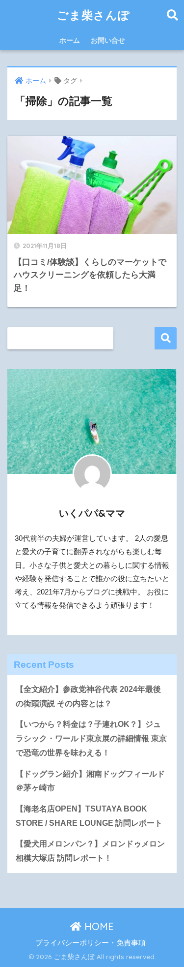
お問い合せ (108, 40)
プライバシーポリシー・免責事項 (90, 943)
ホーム (69, 40)
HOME (97, 926)
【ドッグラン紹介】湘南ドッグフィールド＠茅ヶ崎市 (90, 781)
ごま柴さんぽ (93, 15)
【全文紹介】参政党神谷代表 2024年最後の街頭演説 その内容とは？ (88, 696)
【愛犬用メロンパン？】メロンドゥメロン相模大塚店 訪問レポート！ (90, 851)
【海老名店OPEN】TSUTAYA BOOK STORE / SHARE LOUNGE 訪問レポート (89, 816)
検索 (166, 338)
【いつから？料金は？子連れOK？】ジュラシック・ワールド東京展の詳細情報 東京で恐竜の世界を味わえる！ (91, 738)
